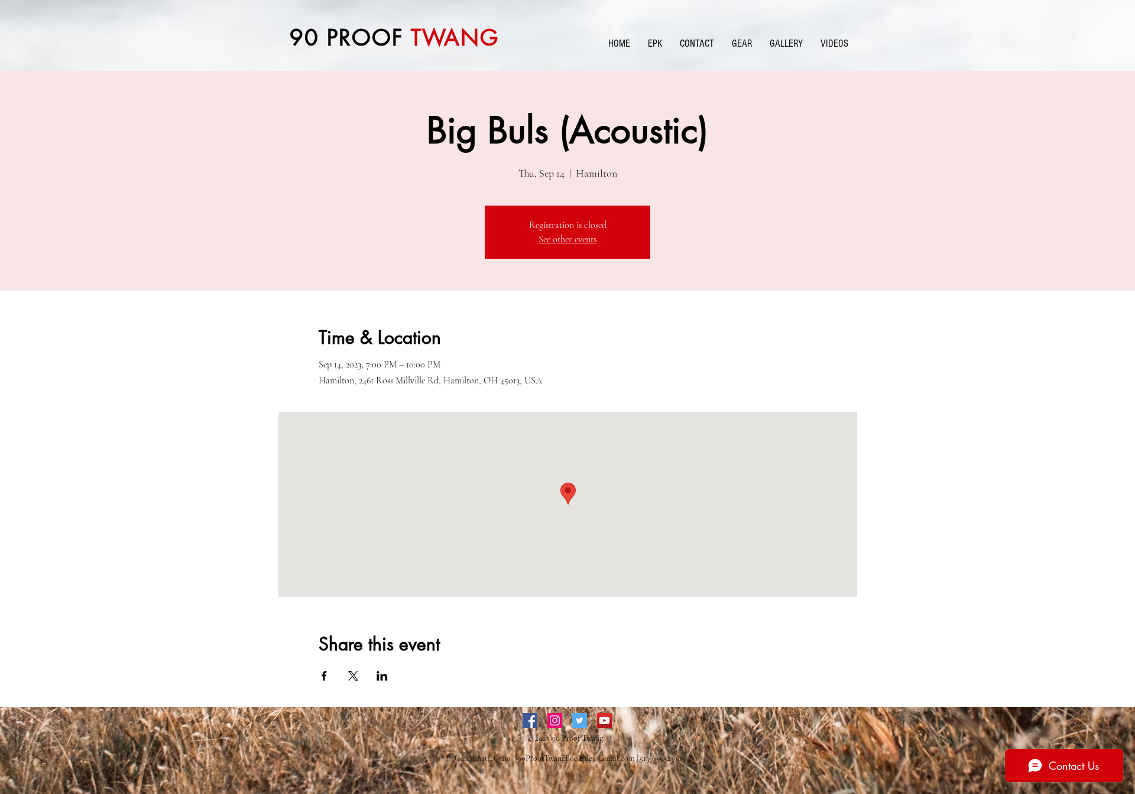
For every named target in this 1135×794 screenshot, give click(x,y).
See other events (567, 239)
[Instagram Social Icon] (554, 720)
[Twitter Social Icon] (579, 720)
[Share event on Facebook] (324, 676)
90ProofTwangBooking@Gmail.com (576, 758)
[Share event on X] (353, 676)
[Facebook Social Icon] (530, 720)
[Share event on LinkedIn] (382, 676)
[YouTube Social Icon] (604, 720)
